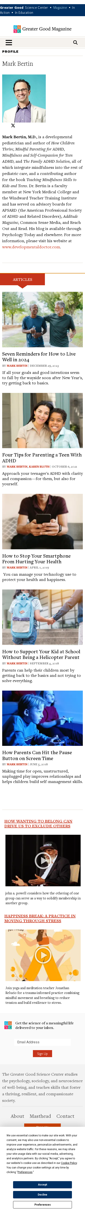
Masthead (40, 1116)
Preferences (42, 1204)
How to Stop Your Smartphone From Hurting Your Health (36, 558)
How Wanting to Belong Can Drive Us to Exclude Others (38, 823)
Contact (65, 1116)
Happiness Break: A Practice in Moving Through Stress (40, 918)
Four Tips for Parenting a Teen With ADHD (42, 457)
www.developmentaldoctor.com (31, 246)
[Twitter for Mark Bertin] (13, 125)
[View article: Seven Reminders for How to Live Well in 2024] (42, 319)
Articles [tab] (22, 279)
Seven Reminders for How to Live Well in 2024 (39, 356)
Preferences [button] (25, 1172)
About (17, 1116)
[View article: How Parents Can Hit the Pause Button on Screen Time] (42, 717)
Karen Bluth (39, 466)
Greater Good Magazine (42, 29)
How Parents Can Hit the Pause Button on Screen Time (37, 755)
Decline (42, 1194)
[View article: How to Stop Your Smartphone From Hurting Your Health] (42, 521)
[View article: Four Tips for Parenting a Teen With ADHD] (42, 420)
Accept (42, 1184)
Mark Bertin (17, 366)
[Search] (75, 42)
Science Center (36, 7)
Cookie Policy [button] (69, 1163)
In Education (24, 12)
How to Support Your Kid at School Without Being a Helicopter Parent (41, 654)
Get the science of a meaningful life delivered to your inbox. (44, 1025)
